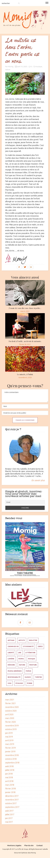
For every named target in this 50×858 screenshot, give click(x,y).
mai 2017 (9, 822)
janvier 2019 (10, 751)
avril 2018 (9, 781)
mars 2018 (9, 785)
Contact (39, 845)
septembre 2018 (12, 763)
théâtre (38, 677)
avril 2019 (9, 740)
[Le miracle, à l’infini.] (25, 359)
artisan (11, 640)
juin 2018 (9, 774)
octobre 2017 (11, 803)
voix (9, 683)
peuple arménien (15, 671)
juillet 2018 (9, 770)
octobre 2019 (11, 729)
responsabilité (14, 677)
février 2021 (10, 703)
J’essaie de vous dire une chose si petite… (25, 308)
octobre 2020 (11, 711)
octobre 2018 (11, 759)
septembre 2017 (12, 807)
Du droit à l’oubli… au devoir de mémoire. (25, 341)
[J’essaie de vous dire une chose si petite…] (25, 292)
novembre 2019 (12, 726)
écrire (29, 683)
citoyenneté (28, 646)
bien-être (33, 640)
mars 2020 (9, 718)
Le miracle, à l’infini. (25, 374)
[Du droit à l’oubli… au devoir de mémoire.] (25, 326)
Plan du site (28, 845)
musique (39, 66)
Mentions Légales (14, 845)
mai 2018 (9, 777)
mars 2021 (9, 700)
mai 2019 (9, 737)
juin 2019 (9, 733)
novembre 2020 (12, 707)
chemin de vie (13, 646)
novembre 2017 (12, 800)
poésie (28, 671)
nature (7, 69)
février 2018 (10, 789)
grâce (40, 646)
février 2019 (10, 748)
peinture (33, 665)
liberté (11, 652)
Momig (10, 66)
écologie (19, 683)
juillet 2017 (9, 814)
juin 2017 (9, 818)
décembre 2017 (11, 796)
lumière (11, 658)
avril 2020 (9, 714)
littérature (30, 652)
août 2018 (9, 766)
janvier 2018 (10, 792)
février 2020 (10, 722)
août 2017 (9, 811)
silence (28, 677)
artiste (21, 640)
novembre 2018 (12, 755)
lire (19, 652)
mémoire (11, 665)
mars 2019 (9, 744)
